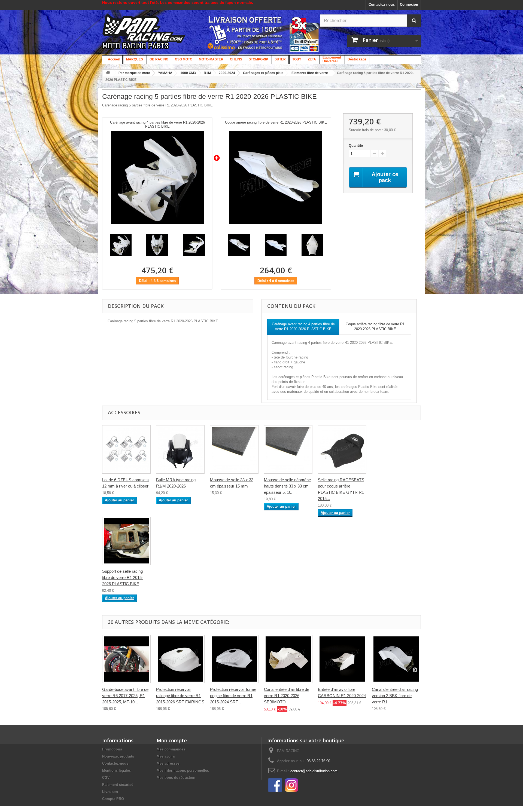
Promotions (112, 749)
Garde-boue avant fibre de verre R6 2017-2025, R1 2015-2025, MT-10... (125, 695)
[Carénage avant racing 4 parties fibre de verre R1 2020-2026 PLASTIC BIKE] (157, 177)
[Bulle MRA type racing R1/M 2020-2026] (180, 449)
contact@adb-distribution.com (313, 771)
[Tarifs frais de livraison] (245, 32)
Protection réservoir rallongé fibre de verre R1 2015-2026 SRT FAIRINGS (180, 695)
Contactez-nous (382, 4)
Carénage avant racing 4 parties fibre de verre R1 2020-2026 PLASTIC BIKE (157, 124)
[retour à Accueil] (108, 73)
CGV (106, 778)
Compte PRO (113, 799)
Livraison (110, 792)
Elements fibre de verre (309, 73)
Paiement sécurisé (117, 785)
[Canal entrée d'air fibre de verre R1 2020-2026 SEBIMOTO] (288, 659)
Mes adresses (168, 763)
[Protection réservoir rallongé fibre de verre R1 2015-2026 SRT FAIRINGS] (180, 659)
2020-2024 (227, 73)
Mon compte (172, 740)
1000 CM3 (188, 73)
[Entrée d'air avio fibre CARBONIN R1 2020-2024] (342, 659)
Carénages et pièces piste (263, 73)
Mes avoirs (166, 756)
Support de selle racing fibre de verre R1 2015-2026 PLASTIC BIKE (122, 577)
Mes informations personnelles (183, 770)
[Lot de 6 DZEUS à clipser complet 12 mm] (126, 449)
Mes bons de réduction (176, 778)
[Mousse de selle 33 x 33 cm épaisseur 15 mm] (234, 449)
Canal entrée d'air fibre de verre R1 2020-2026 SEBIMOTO (286, 695)
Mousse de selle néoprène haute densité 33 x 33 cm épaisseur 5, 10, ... (287, 486)
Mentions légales (116, 770)
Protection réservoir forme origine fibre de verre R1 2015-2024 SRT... (233, 695)
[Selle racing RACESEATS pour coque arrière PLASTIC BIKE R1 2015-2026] (342, 449)
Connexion (409, 4)
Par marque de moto (134, 73)
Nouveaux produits (118, 756)
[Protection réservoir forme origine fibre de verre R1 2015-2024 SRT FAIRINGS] (234, 659)
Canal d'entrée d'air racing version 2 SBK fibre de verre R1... (395, 695)
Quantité (356, 145)
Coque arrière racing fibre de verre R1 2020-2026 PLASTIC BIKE (276, 122)
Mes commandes (171, 749)
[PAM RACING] (144, 34)
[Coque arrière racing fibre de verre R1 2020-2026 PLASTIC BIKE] (276, 177)
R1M (207, 73)
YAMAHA (165, 73)
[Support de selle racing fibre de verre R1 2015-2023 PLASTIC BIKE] (126, 541)
